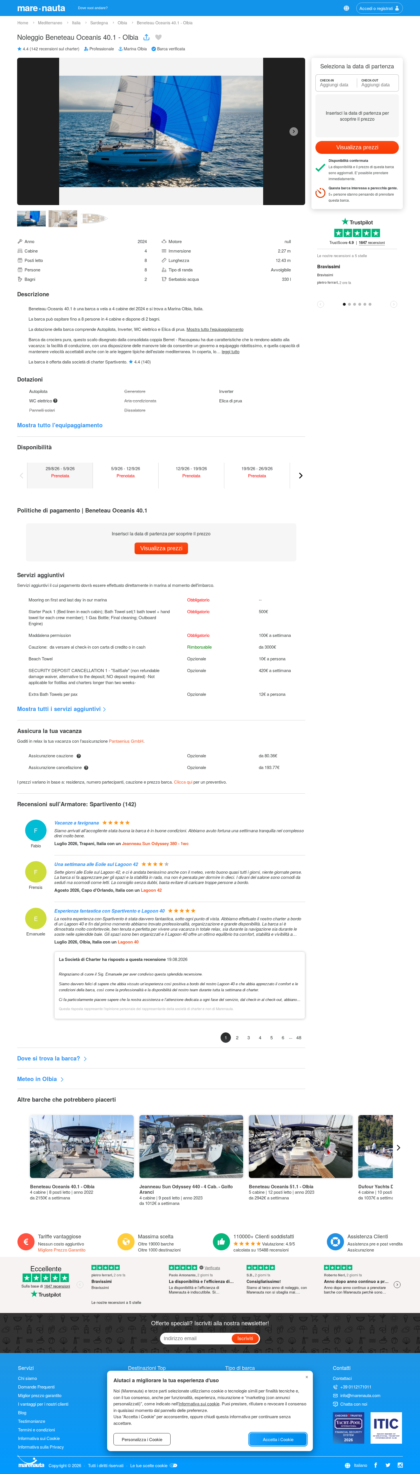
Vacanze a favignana (76, 822)
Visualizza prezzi (161, 548)
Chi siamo (27, 1378)
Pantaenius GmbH (126, 741)
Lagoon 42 (151, 890)
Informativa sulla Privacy (41, 1447)
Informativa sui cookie (199, 1404)
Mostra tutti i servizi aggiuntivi (59, 708)
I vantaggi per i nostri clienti (43, 1404)
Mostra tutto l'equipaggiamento (215, 329)
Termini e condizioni (36, 1430)
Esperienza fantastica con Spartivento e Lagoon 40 (109, 910)
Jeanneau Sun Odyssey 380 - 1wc (155, 843)
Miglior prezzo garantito (39, 1395)
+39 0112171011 (355, 1387)
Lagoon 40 (128, 942)
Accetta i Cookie (278, 1439)
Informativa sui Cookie (39, 1438)
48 (298, 1037)
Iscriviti (245, 1338)
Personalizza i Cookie (142, 1439)
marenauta (41, 7)
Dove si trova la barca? (49, 1058)
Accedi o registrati (376, 8)
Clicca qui (183, 782)
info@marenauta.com (360, 1395)
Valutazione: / (264, 1247)
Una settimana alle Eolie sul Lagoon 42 (96, 864)
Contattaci (342, 1378)
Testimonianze (31, 1421)
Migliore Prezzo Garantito (61, 1250)
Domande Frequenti (36, 1387)
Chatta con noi (353, 1404)
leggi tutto (230, 351)
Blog (22, 1412)
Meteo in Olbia (38, 1078)
